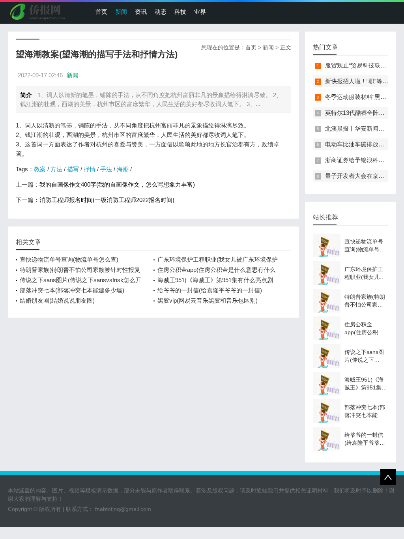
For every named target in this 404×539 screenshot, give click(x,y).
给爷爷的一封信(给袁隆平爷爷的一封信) (209, 290)
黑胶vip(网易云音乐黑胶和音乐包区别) (207, 300)
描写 (73, 169)
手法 (106, 169)
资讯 (141, 11)
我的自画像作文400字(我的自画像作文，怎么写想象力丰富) (117, 184)
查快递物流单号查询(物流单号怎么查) (69, 259)
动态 (160, 11)
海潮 (123, 169)
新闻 (121, 11)
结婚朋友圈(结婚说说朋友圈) (57, 300)
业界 (200, 11)
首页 (101, 11)
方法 (56, 169)
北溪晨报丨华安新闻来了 (357, 128)
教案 (40, 169)
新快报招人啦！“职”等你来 (359, 81)
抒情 (89, 169)
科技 (180, 11)
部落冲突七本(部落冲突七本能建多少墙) (72, 290)
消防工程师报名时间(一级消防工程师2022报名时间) (106, 200)
